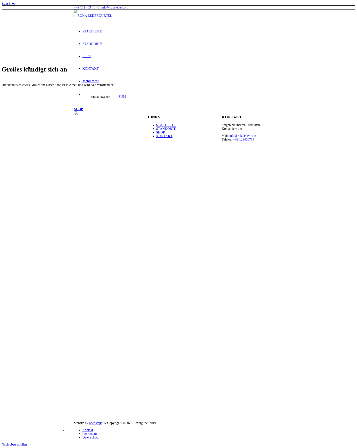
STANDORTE (166, 128)
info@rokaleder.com (114, 7)
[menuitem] (182, 31)
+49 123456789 (243, 139)
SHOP (160, 132)
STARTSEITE (166, 125)
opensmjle (95, 423)
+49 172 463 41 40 (86, 7)
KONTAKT (164, 136)
